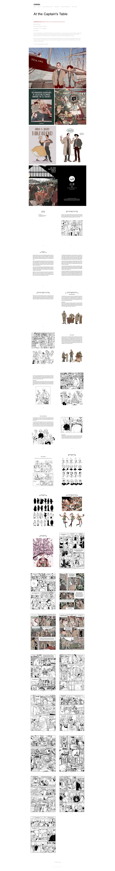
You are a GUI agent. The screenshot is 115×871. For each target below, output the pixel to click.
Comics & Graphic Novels (47, 6)
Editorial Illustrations (65, 6)
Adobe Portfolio (59, 866)
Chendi (37, 4)
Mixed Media (74, 6)
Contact (39, 6)
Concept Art (56, 6)
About (35, 6)
